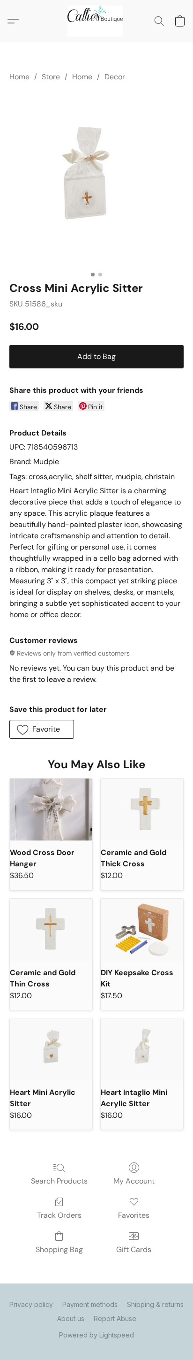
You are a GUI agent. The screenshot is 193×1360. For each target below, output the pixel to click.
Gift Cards (133, 1249)
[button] (96, 21)
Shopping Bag (59, 1249)
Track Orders (59, 1215)
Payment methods (90, 1304)
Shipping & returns (155, 1304)
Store (51, 77)
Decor (114, 77)
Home (19, 77)
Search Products (59, 1181)
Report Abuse (115, 1318)
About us (70, 1318)
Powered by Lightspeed (96, 1335)
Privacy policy (31, 1304)
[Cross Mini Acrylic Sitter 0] (96, 179)
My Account (134, 1181)
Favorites (133, 1215)
